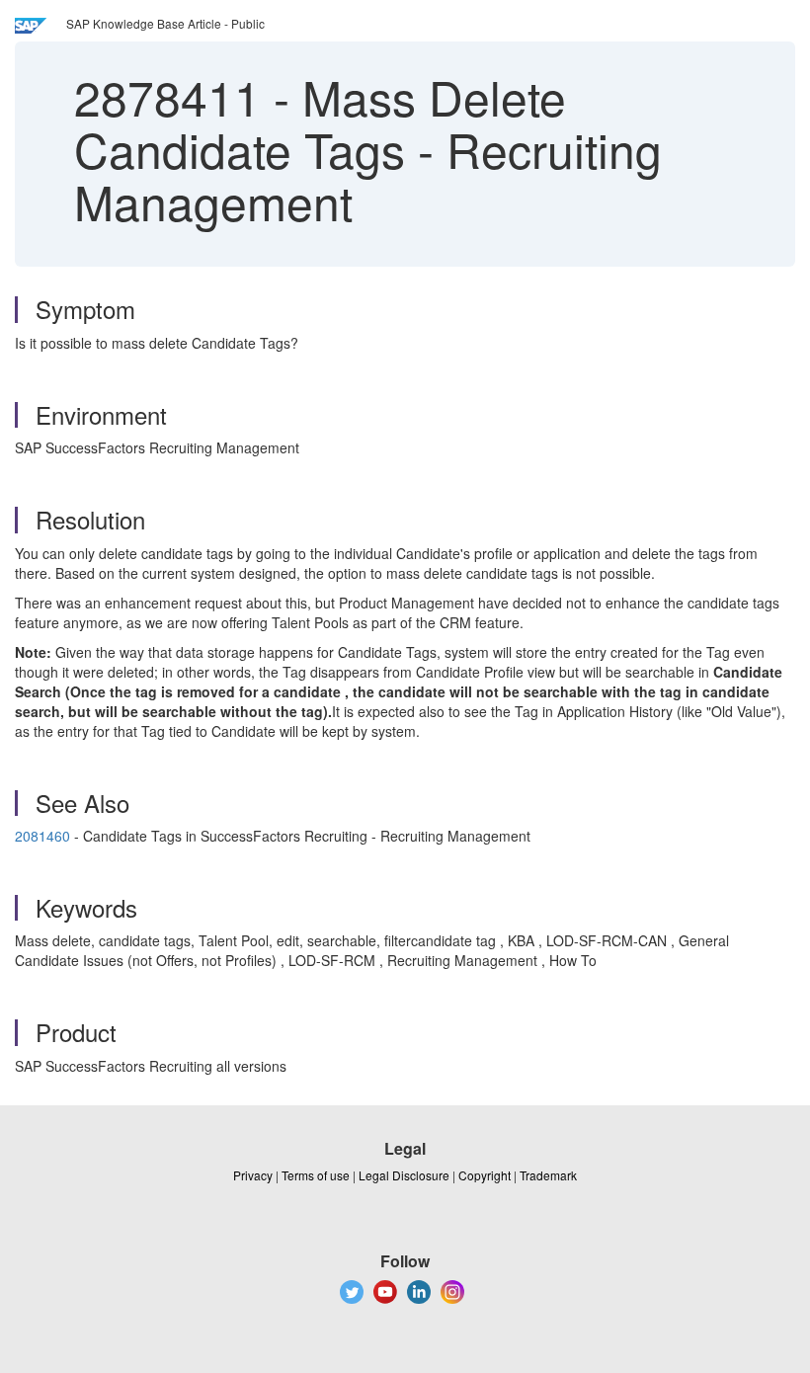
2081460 (42, 836)
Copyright (484, 1175)
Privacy (253, 1175)
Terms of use (316, 1175)
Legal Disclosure (404, 1175)
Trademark (548, 1175)
